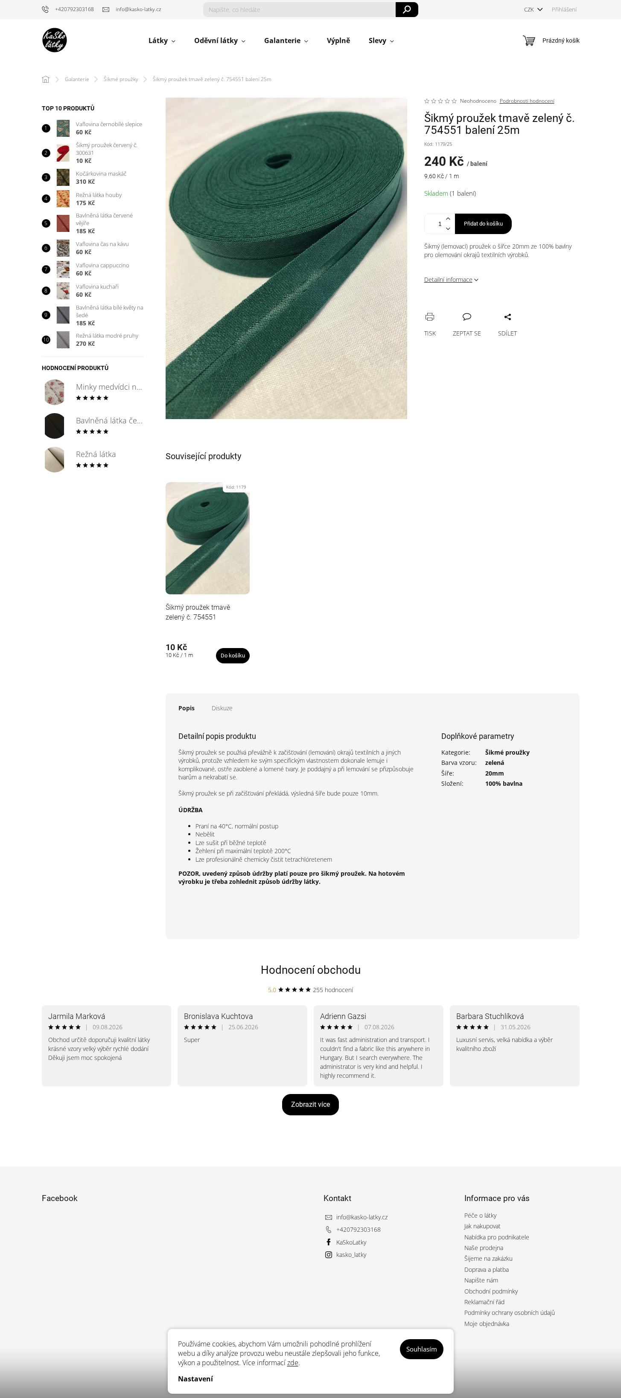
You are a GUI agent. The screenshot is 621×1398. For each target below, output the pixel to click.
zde (292, 1362)
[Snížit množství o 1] (448, 229)
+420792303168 (358, 1229)
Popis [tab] (186, 708)
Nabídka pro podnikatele (496, 1237)
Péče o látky (480, 1215)
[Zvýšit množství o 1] (448, 219)
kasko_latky (351, 1254)
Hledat (407, 9)
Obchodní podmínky (491, 1291)
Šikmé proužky (507, 752)
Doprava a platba (486, 1269)
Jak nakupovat (482, 1226)
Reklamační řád (484, 1302)
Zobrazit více (310, 1104)
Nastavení (195, 1379)
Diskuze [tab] (222, 708)
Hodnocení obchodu (311, 970)
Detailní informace (448, 279)
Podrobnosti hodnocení (527, 101)
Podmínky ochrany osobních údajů (509, 1312)
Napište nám (481, 1280)
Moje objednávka (486, 1324)
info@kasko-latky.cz (362, 1217)
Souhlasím (421, 1349)
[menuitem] (162, 40)
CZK (529, 9)
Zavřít (476, 307)
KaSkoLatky (351, 1242)
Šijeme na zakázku (488, 1258)
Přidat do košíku (483, 223)
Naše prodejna (483, 1248)
